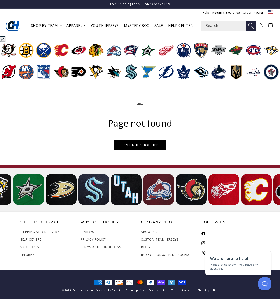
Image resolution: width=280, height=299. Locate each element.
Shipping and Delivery (39, 232)
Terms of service (182, 290)
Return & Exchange (226, 12)
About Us (149, 232)
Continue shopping (140, 145)
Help (206, 12)
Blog (145, 247)
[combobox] (228, 26)
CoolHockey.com (84, 290)
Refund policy (135, 290)
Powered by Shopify (108, 290)
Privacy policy (158, 290)
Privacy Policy (93, 239)
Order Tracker (253, 12)
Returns (27, 255)
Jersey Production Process (165, 255)
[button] (46, 26)
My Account (30, 247)
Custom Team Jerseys (159, 239)
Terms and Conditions (100, 247)
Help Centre (31, 239)
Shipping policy (208, 290)
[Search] (251, 26)
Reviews (87, 232)
